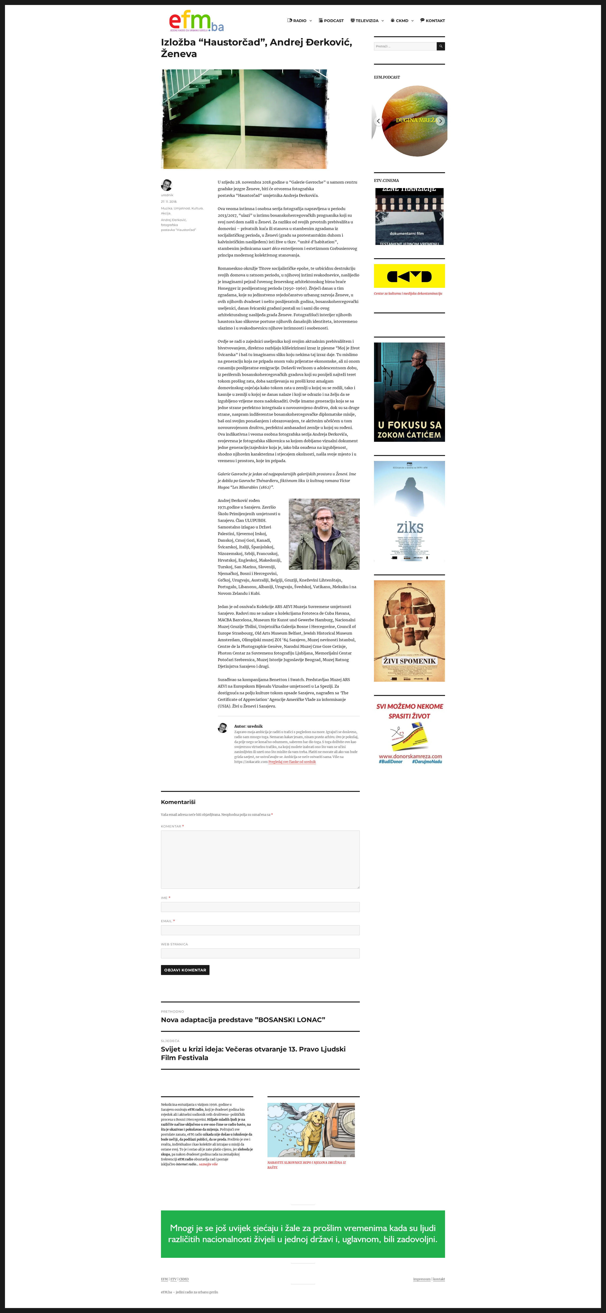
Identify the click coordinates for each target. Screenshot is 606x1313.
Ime (166, 898)
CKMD (184, 1279)
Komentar (172, 826)
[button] (377, 216)
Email (168, 921)
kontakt (439, 1279)
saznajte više (208, 1164)
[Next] (440, 121)
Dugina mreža (410, 120)
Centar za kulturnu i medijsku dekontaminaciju (408, 294)
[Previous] (378, 121)
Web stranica (174, 944)
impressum (422, 1279)
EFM (164, 1279)
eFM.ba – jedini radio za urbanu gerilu (189, 1292)
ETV (173, 1279)
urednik (167, 195)
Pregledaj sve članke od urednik (292, 762)
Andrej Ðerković (173, 220)
